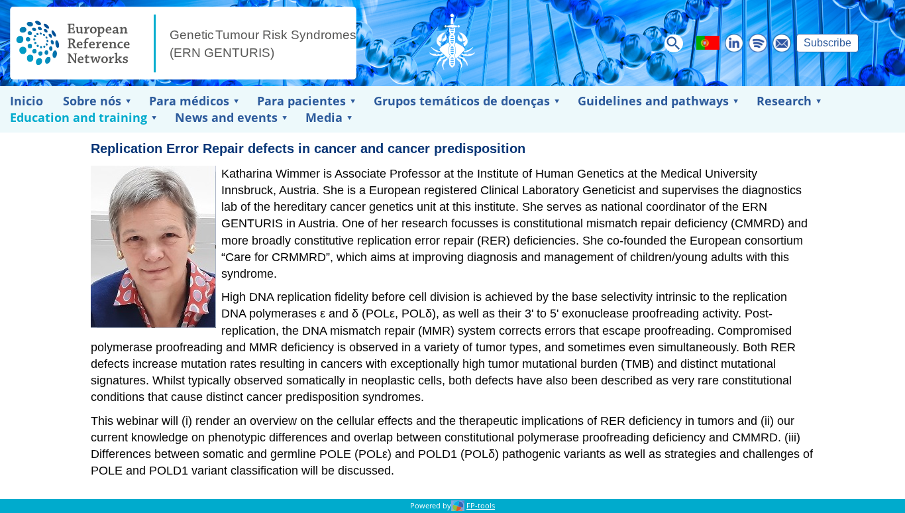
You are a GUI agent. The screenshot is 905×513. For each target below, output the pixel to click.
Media (324, 117)
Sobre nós (92, 101)
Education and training (78, 117)
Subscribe (827, 42)
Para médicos (189, 101)
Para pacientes (301, 101)
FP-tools (480, 505)
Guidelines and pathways (653, 101)
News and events (226, 117)
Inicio (26, 101)
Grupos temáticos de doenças (462, 101)
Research (784, 101)
